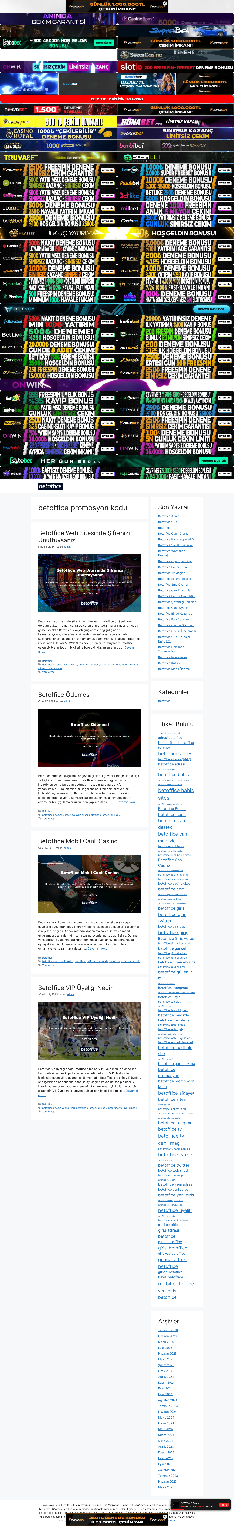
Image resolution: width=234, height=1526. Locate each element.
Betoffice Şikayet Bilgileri (175, 578)
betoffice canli (172, 814)
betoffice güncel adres (172, 953)
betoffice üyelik (175, 1210)
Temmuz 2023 (168, 1475)
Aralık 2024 (166, 1376)
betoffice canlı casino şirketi (170, 871)
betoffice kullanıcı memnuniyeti (59, 664)
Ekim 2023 (165, 1458)
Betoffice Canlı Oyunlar (174, 608)
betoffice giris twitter (172, 918)
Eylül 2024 (165, 1394)
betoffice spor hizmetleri (183, 1113)
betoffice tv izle (175, 1154)
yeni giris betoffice (167, 1294)
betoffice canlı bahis (171, 846)
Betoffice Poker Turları (173, 567)
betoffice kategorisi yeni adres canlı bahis (176, 993)
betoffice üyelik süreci (167, 1216)
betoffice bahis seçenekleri (170, 785)
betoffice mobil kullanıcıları (170, 1034)
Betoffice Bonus (172, 808)
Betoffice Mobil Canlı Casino (78, 841)
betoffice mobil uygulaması (175, 1038)
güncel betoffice (170, 1272)
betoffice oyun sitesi (76, 814)
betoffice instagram (173, 988)
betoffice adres (175, 753)
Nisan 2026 (166, 1342)
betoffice (164, 747)
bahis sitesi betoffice (176, 742)
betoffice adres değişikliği (174, 759)
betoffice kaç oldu (169, 1001)
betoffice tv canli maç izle (174, 1148)
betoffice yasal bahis (167, 1180)
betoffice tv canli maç (171, 1139)
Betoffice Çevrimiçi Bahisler (177, 602)
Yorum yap (48, 671)
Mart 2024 (165, 1429)
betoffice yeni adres (175, 1184)
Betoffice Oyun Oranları (174, 533)
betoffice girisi (172, 908)
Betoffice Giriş (168, 522)
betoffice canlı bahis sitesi (174, 855)
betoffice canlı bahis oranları (170, 851)
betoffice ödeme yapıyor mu (58, 1107)
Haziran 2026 (167, 1336)
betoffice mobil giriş (170, 1029)
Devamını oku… (126, 802)
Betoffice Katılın (169, 663)
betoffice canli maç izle (173, 837)
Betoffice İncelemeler (172, 657)
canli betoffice (169, 1225)
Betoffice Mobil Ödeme (174, 669)
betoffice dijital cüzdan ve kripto (172, 895)
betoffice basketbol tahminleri (171, 804)
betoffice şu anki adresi (173, 1220)
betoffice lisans (165, 1006)
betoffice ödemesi (52, 814)
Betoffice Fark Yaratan (173, 619)
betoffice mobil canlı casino (57, 961)
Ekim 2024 (165, 1388)
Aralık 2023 (166, 1446)
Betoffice (47, 660)
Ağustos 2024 (167, 1400)
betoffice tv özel (165, 1160)
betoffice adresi (171, 764)
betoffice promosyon (168, 1072)
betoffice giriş (173, 932)
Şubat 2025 (166, 1365)
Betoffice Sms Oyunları (173, 584)
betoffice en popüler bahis (169, 899)
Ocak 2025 (165, 1371)
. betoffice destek (169, 733)
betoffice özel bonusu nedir (170, 1205)
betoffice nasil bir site (175, 1050)
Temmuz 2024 (168, 1406)
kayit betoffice (170, 1277)
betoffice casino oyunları (173, 874)
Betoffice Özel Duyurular (175, 590)
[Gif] (117, 233)
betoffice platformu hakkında (91, 961)
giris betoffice (170, 1242)
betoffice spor (164, 1113)
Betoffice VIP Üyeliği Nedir (75, 987)
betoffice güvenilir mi (171, 967)
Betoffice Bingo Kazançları (176, 613)
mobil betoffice (176, 1284)
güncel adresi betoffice (172, 1263)
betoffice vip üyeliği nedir (122, 1107)
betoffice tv (170, 1129)
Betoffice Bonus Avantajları (176, 596)
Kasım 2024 (166, 1382)
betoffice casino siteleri (173, 879)
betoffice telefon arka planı (170, 1118)
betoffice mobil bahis (171, 1025)
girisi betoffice (172, 1248)
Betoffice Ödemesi (64, 694)
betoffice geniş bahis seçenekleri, (173, 903)
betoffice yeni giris (176, 1194)
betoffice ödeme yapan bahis (170, 1201)
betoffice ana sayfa (166, 769)
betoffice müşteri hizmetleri (175, 1042)
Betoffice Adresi (169, 516)
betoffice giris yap (171, 926)
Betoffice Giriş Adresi (176, 938)
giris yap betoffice (171, 1253)
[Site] (58, 170)
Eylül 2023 (165, 1464)
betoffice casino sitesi (174, 884)
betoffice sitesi (172, 1099)
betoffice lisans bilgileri (173, 1010)
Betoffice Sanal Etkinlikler (175, 545)
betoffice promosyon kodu (94, 664)
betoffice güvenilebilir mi (176, 962)
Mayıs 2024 (166, 1417)
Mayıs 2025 (166, 1359)
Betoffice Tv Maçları (171, 573)
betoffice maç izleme (173, 1020)
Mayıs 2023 (166, 1487)
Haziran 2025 (167, 1353)
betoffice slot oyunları (172, 1109)
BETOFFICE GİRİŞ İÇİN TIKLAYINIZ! (117, 99)
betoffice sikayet (176, 1093)
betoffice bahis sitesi (176, 794)
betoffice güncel (172, 948)
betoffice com (171, 889)
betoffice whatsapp (170, 1175)
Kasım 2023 (166, 1452)
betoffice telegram (176, 1122)
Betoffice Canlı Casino (170, 863)
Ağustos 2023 (167, 1470)
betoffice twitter (173, 1165)
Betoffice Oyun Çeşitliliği (175, 561)
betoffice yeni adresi (173, 1189)
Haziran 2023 (167, 1481)
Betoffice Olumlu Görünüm (176, 625)
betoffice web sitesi (173, 1170)
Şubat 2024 (166, 1435)
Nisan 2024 (166, 1423)
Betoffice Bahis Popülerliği (176, 539)
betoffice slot (164, 1105)
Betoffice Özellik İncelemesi (177, 631)
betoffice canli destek (172, 824)
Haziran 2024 (167, 1411)
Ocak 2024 (165, 1440)
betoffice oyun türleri (167, 1059)
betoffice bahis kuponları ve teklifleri (174, 780)
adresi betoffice (170, 738)
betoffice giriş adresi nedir (175, 943)
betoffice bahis (173, 774)
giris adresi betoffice (168, 1233)
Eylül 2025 (165, 1347)
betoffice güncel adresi (172, 957)
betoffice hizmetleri (166, 984)
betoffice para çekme (176, 1063)
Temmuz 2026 (168, 1330)
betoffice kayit (169, 997)
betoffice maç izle (173, 1015)
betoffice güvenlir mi (175, 975)
